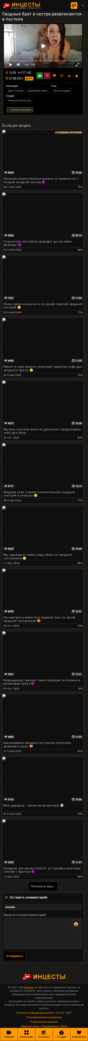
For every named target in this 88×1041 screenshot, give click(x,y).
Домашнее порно (38, 90)
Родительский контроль (44, 1021)
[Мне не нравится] (47, 75)
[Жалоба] (76, 75)
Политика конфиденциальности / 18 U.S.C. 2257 (44, 1012)
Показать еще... (43, 886)
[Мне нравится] (39, 75)
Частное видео (61, 90)
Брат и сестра (15, 90)
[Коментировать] (62, 75)
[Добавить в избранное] (54, 75)
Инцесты (29, 987)
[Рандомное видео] (74, 5)
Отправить (14, 956)
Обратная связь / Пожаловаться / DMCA (43, 1026)
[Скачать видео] (69, 75)
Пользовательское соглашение (44, 1017)
